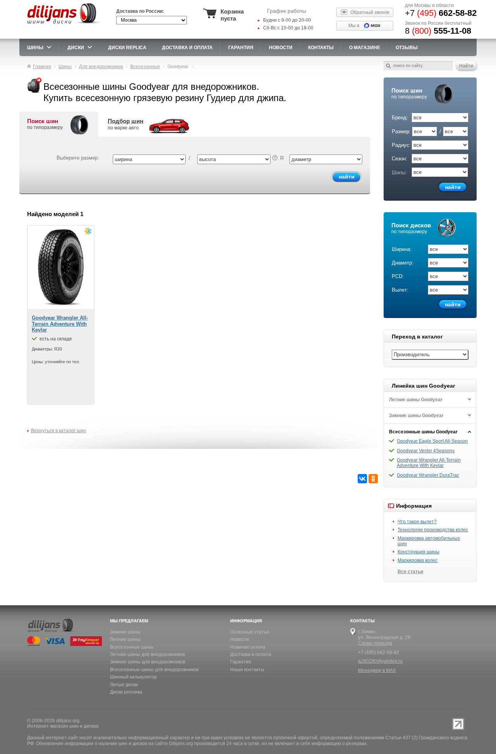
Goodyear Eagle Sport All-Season (432, 441)
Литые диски (124, 684)
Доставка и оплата (250, 654)
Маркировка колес (417, 560)
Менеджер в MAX (377, 670)
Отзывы (407, 47)
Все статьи (410, 571)
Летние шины (125, 639)
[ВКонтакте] (362, 478)
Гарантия (240, 47)
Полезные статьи (249, 632)
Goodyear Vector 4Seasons (426, 450)
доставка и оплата (187, 47)
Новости (239, 639)
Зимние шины (125, 632)
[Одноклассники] (373, 478)
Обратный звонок (369, 12)
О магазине (364, 47)
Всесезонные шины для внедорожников (154, 669)
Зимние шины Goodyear (416, 415)
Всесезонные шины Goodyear (423, 432)
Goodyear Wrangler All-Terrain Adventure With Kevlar (429, 462)
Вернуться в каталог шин (58, 430)
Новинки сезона (247, 647)
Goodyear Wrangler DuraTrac (428, 475)
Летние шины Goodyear (416, 399)
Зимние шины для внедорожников (147, 662)
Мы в (353, 25)
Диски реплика (126, 692)
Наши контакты (247, 669)
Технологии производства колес (433, 529)
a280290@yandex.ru (380, 661)
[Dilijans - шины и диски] (65, 24)
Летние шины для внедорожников (147, 654)
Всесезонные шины (132, 647)
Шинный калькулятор (133, 677)
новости (281, 47)
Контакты (321, 47)
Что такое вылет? (417, 521)
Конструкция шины (418, 552)
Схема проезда (375, 643)
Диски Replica (127, 47)
